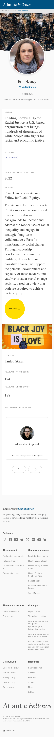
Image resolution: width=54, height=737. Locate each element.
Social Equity (34, 593)
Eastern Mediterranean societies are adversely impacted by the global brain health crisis (38, 645)
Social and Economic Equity (37, 587)
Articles (31, 672)
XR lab (31, 692)
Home (4, 11)
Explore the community (13, 556)
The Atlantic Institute (37, 616)
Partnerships (8, 616)
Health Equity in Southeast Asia (35, 574)
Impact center (34, 611)
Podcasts (32, 677)
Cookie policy (9, 682)
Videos (31, 682)
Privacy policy (9, 677)
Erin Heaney (23, 11)
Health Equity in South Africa (38, 567)
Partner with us (10, 672)
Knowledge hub (35, 667)
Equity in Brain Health (38, 556)
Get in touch (8, 687)
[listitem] (27, 438)
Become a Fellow (11, 667)
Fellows (13, 11)
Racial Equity (34, 580)
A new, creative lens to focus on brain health (38, 635)
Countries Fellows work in (13, 567)
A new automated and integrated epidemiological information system (38, 625)
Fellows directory (10, 561)
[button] (48, 4)
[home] (17, 4)
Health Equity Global (37, 561)
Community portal (11, 573)
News (30, 687)
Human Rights (11, 157)
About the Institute (11, 611)
